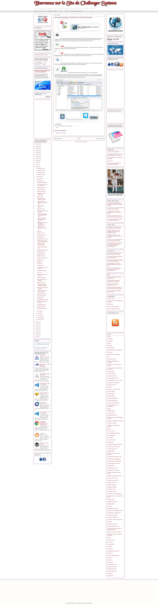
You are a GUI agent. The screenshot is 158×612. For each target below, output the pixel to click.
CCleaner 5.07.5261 (41, 189)
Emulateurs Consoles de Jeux (113, 402)
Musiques (109, 506)
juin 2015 (39, 180)
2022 (37, 152)
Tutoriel (109, 537)
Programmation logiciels (112, 515)
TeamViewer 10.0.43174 (41, 293)
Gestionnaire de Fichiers (112, 415)
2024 (37, 148)
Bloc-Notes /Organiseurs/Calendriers (115, 350)
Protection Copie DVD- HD (113, 517)
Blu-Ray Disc (110, 352)
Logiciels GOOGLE (111, 465)
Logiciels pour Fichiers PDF (113, 480)
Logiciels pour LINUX (112, 482)
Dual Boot (110, 387)
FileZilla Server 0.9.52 (41, 306)
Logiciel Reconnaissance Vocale (114, 446)
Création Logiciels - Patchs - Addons (115, 380)
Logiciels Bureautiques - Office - (114, 463)
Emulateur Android (111, 396)
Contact (60, 11)
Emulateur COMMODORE (113, 398)
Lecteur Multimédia (111, 435)
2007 (37, 336)
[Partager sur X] (58, 124)
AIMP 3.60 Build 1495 (41, 295)
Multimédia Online (111, 503)
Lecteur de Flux (111, 437)
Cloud (109, 356)
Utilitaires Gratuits (111, 539)
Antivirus (109, 343)
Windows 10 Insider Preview (113, 555)
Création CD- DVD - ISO (112, 375)
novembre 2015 (40, 170)
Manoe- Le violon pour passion (114, 308)
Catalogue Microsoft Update (52, 11)
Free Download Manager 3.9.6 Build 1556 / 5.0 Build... (42, 215)
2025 (37, 146)
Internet (109, 428)
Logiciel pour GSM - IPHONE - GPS (114, 456)
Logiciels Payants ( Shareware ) (114, 470)
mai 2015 (39, 311)
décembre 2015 (40, 168)
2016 (37, 164)
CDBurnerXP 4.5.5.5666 (41, 270)
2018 (37, 160)
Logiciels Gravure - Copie (112, 467)
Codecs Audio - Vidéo (112, 359)
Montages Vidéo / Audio (112, 501)
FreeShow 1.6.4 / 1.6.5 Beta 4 (113, 151)
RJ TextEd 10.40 (40, 297)
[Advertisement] (42, 118)
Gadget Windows (111, 410)
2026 (37, 144)
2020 (37, 156)
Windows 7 (110, 557)
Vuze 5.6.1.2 (39, 272)
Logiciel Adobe (110, 442)
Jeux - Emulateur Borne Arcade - (114, 433)
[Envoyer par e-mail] (55, 124)
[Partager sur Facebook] (59, 124)
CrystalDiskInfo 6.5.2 (41, 254)
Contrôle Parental (111, 371)
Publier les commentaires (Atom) (81, 141)
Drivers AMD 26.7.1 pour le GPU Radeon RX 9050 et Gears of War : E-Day (115, 264)
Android (109, 336)
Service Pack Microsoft (112, 524)
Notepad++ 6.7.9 (40, 265)
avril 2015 (39, 313)
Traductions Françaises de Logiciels (114, 531)
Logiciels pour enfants (112, 491)
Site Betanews (110, 304)
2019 (37, 158)
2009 (37, 332)
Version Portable (111, 544)
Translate (44, 64)
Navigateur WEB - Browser (113, 508)
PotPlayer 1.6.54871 (41, 187)
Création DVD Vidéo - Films (113, 378)
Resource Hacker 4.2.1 (41, 191)
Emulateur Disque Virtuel (112, 400)
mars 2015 (39, 315)
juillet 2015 (39, 178)
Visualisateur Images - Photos (113, 551)
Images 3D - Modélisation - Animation (115, 420)
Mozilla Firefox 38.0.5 (41, 304)
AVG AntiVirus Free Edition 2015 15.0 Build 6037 (42, 202)
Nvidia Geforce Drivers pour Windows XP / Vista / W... (41, 219)
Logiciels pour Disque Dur (113, 478)
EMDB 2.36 (39, 231)
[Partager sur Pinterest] (60, 124)
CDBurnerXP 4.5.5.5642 (41, 308)
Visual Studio (110, 548)
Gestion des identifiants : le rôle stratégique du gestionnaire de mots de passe (115, 236)
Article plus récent (58, 138)
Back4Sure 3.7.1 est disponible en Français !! (42, 228)
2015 (37, 166)
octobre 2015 (40, 172)
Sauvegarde (110, 521)
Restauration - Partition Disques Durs (115, 519)
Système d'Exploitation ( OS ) (113, 526)
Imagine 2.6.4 (110, 160)
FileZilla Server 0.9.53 (41, 255)
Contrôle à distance (111, 373)
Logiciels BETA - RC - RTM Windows (115, 461)
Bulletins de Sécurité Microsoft (114, 354)
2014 (37, 321)
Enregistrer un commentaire (61, 133)
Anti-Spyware (110, 341)
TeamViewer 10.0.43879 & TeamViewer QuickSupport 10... (42, 223)
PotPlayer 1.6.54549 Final (42, 257)
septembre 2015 (40, 174)
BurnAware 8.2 (40, 261)
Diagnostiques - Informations (113, 382)
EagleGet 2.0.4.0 (40, 259)
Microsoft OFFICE (111, 499)
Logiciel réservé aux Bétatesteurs (114, 459)
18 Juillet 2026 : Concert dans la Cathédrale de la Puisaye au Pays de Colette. (115, 212)
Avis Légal (66, 11)
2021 (37, 154)
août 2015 (39, 176)
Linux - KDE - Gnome (112, 439)
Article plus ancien (100, 138)
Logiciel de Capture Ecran (112, 448)
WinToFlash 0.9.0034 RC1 (42, 182)
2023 (37, 150)
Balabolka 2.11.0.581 (41, 282)
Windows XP (110, 573)
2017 (37, 162)
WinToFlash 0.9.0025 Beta (42, 250)
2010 (37, 330)
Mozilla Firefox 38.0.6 (41, 277)
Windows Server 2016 (112, 568)
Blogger (90, 603)
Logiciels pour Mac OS (112, 484)
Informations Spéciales (112, 423)
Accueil (78, 138)
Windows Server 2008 (112, 564)
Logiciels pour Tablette (112, 487)
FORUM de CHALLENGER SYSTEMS (76, 11)
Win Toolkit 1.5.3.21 (41, 252)
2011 (37, 328)
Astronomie (110, 345)
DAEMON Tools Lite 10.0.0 (42, 299)
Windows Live (110, 562)
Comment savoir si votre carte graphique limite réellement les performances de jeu (114, 231)
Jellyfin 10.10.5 (42, 355)
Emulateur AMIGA (111, 391)
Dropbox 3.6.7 (40, 263)
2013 (37, 323)
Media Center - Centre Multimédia (114, 493)
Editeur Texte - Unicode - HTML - (114, 389)
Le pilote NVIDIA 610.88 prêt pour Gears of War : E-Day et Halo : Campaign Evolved (114, 269)
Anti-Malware (110, 338)
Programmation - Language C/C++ (114, 512)
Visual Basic (110, 546)
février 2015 (39, 317)
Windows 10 (110, 553)
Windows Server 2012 (112, 566)
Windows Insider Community (40, 11)
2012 (37, 326)
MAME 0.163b (40, 196)
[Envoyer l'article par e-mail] (57, 127)
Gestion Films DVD (111, 413)
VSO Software (110, 542)
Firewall (109, 408)
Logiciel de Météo (111, 451)
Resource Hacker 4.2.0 (41, 235)
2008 (37, 334)
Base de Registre (111, 347)
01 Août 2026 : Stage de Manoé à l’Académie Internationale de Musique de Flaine (115, 204)
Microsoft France (111, 298)
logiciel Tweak (110, 575)
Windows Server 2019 (112, 571)
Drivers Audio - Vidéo (112, 384)
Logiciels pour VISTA (111, 489)
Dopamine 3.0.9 (43, 402)
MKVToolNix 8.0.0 (40, 236)
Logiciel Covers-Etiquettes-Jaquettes (115, 444)
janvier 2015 (39, 319)
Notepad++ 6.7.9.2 (40, 208)
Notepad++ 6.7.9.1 (40, 233)
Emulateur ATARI (111, 393)
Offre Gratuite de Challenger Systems (115, 510)
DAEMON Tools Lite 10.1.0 (42, 238)
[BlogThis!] (57, 124)
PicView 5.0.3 (42, 433)
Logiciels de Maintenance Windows (115, 475)
